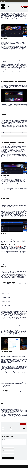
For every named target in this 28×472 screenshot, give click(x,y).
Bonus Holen (25, 6)
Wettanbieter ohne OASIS (18, 246)
